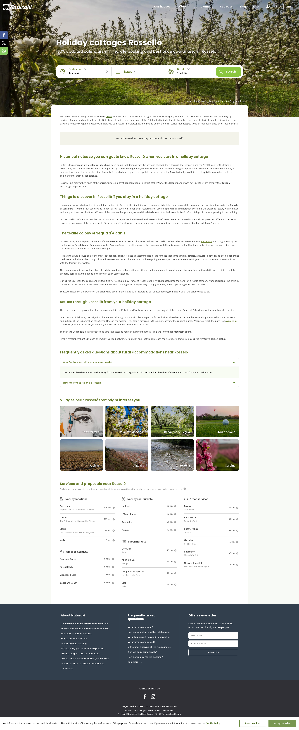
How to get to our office (74, 638)
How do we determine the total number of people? (149, 632)
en (289, 6)
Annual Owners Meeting (74, 643)
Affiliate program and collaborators (80, 653)
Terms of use (145, 706)
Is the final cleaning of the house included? (149, 647)
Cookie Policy (213, 723)
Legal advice (129, 706)
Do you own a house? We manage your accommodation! (86, 623)
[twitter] (4, 43)
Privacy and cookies (166, 706)
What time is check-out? (141, 642)
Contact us (67, 668)
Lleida (223, 101)
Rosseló (244, 101)
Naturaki (190, 101)
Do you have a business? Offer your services (85, 658)
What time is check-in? (140, 627)
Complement (203, 6)
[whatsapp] (4, 51)
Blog (243, 6)
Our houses (162, 6)
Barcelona (206, 241)
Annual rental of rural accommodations (82, 663)
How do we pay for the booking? (145, 657)
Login (275, 6)
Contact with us (149, 688)
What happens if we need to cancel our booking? (149, 637)
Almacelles (231, 320)
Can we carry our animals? (142, 652)
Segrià (233, 101)
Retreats (226, 6)
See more (133, 662)
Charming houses (207, 101)
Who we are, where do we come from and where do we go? (86, 628)
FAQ (256, 6)
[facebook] (4, 35)
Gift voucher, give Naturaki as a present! (82, 648)
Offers (182, 6)
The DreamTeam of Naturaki (76, 633)
